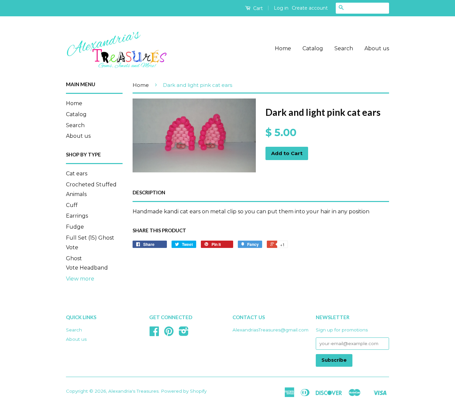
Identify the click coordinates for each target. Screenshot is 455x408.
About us (376, 48)
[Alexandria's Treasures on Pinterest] (169, 333)
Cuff (72, 205)
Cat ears (76, 173)
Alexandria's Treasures (133, 391)
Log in (281, 8)
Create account (310, 8)
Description (149, 192)
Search (343, 48)
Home (283, 48)
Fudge (75, 227)
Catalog (312, 48)
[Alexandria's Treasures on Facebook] (154, 333)
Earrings (77, 216)
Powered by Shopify (184, 391)
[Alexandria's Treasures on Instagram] (184, 333)
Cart (257, 8)
